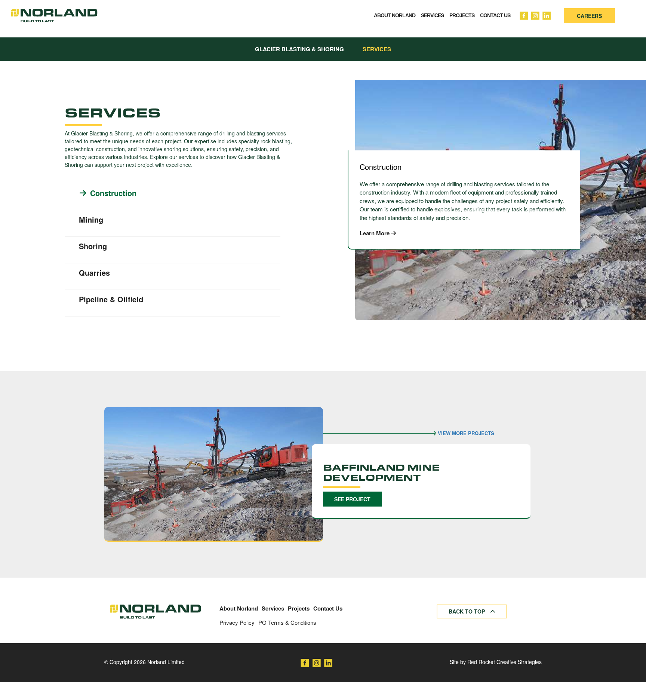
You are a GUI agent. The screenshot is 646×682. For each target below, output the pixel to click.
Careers (589, 15)
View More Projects (465, 433)
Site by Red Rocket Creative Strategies (496, 662)
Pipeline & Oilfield (111, 299)
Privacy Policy (237, 622)
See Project (352, 499)
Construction (113, 192)
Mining (91, 219)
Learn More (375, 233)
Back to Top (467, 611)
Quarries (94, 272)
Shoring (93, 246)
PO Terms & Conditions (287, 622)
